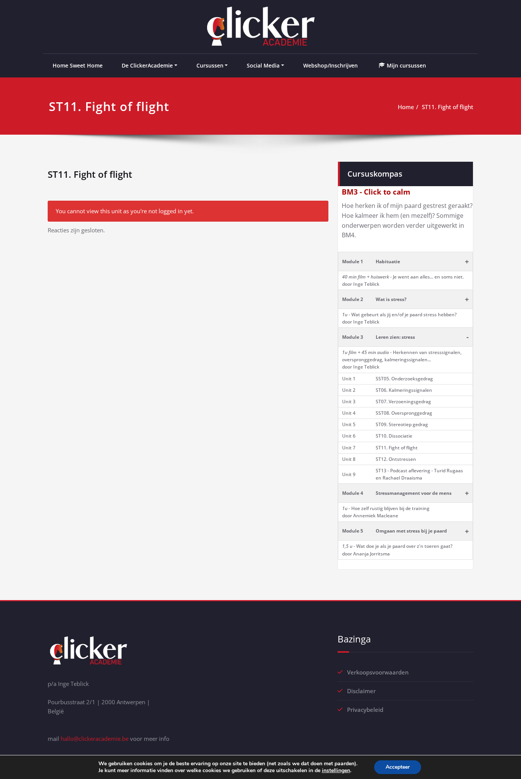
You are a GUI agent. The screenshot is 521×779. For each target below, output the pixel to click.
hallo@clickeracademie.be (95, 738)
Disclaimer (361, 691)
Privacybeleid (365, 709)
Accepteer (398, 767)
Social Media (263, 65)
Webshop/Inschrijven (330, 65)
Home (406, 107)
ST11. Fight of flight (447, 107)
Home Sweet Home (78, 65)
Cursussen (210, 65)
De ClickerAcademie (147, 65)
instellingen (336, 770)
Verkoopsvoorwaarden (377, 672)
